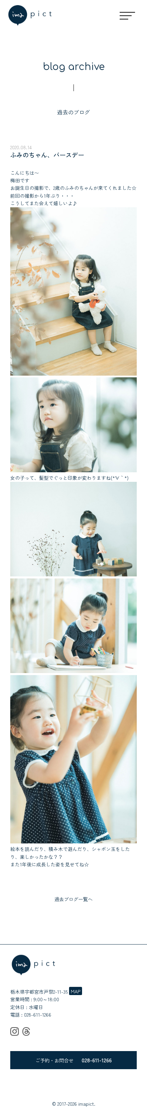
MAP (75, 991)
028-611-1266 (37, 1014)
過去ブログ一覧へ (73, 899)
